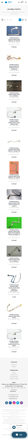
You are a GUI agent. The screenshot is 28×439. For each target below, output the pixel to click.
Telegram (17, 402)
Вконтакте (6, 402)
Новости (14, 366)
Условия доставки (14, 376)
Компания (14, 362)
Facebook (10, 402)
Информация (14, 370)
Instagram (14, 402)
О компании (14, 364)
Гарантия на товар (14, 378)
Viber (21, 402)
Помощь (14, 372)
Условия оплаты (14, 374)
